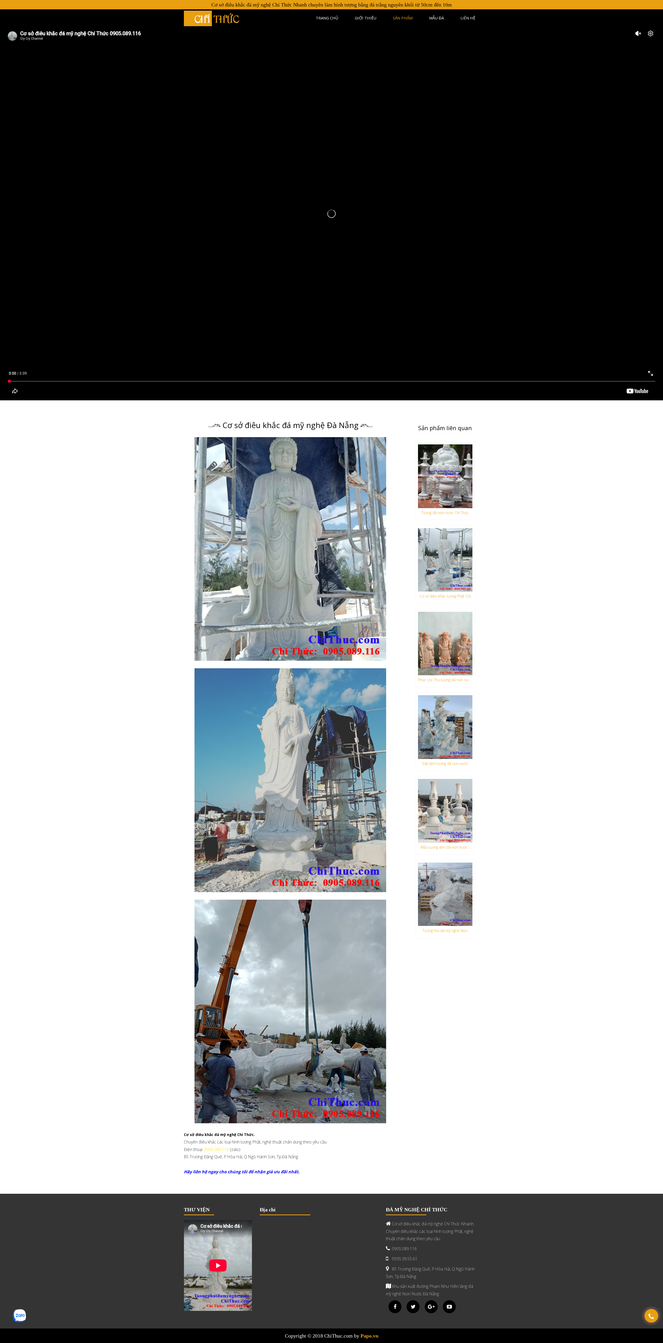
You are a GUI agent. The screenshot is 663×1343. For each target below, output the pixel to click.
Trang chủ (327, 17)
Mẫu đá (436, 17)
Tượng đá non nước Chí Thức (445, 512)
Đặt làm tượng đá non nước (445, 763)
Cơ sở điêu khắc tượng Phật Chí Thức (445, 597)
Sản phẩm (403, 17)
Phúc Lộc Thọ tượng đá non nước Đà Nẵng (445, 680)
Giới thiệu (365, 17)
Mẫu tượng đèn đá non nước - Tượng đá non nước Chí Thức (445, 848)
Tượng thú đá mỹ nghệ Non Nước (445, 931)
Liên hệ (467, 17)
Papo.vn (369, 1336)
